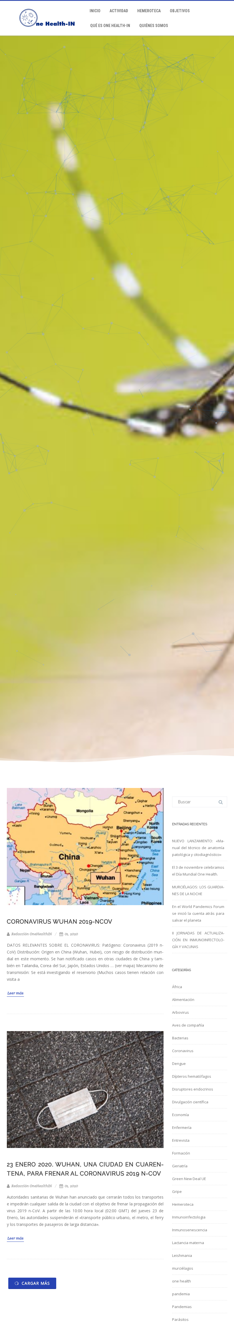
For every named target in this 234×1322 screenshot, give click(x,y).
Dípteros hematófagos (191, 1076)
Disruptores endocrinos (192, 1089)
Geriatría (179, 1165)
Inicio (95, 11)
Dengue (179, 1063)
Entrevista (180, 1140)
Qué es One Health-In (110, 25)
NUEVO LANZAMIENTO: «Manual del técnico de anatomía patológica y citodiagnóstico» (198, 847)
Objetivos (180, 11)
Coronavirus (182, 1050)
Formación (181, 1153)
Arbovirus (180, 1012)
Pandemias (182, 1306)
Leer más (15, 993)
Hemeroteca (149, 11)
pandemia (181, 1293)
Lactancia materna (188, 1242)
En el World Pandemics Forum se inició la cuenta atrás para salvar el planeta (198, 913)
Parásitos (180, 1319)
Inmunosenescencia (189, 1229)
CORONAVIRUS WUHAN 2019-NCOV (59, 921)
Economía (180, 1114)
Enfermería (181, 1127)
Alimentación (183, 999)
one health (181, 1281)
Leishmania (182, 1255)
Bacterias (180, 1037)
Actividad (119, 11)
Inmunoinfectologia (188, 1217)
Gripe (177, 1191)
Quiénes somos (153, 25)
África (177, 986)
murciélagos (182, 1268)
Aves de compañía (188, 1025)
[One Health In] (50, 33)
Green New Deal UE (189, 1178)
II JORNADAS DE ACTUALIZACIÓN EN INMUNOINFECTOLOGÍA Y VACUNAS (198, 939)
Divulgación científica (190, 1101)
